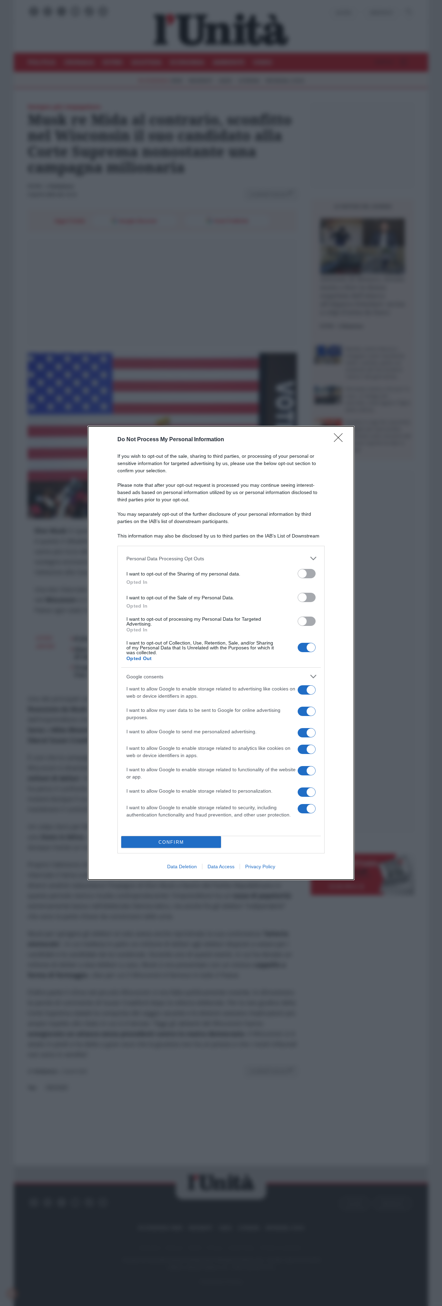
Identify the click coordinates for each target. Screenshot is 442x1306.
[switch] (307, 573)
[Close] (340, 439)
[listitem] (221, 558)
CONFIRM (171, 842)
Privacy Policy (260, 866)
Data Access (221, 866)
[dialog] (221, 653)
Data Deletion (182, 866)
